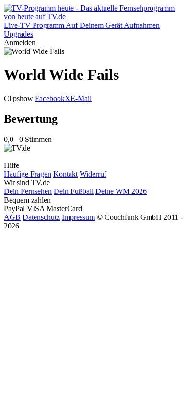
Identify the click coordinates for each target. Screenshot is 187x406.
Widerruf (93, 174)
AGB (12, 217)
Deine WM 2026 (121, 191)
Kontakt (65, 174)
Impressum (78, 217)
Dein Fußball (74, 191)
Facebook (50, 98)
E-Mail (81, 98)
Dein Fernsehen (28, 191)
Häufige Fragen (27, 174)
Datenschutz (41, 217)
